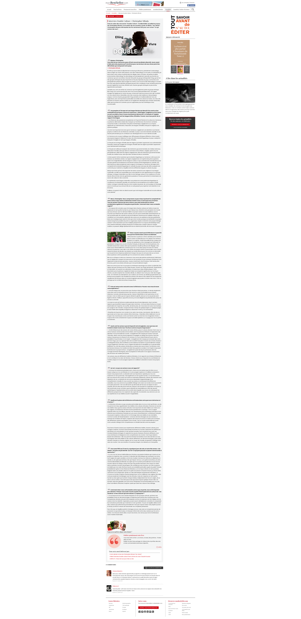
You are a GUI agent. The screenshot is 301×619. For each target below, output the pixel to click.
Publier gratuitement (145, 9)
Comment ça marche (171, 604)
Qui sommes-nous (173, 608)
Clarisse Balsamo (117, 571)
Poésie (124, 607)
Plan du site (185, 612)
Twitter (142, 612)
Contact (170, 610)
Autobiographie (126, 603)
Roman (111, 603)
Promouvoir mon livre (130, 9)
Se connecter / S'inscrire (188, 2)
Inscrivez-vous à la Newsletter (180, 124)
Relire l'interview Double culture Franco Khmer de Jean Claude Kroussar (130, 556)
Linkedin (147, 612)
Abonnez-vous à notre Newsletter (148, 607)
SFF (109, 607)
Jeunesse (111, 609)
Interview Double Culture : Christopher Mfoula (129, 13)
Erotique (124, 609)
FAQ (169, 606)
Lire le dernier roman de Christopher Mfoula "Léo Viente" (126, 554)
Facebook (139, 612)
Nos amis (184, 605)
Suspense (111, 605)
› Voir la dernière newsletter (180, 127)
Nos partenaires (186, 614)
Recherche (193, 9)
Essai (110, 611)
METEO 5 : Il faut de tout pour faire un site (122, 559)
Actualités (168, 9)
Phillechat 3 (115, 586)
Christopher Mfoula (114, 68)
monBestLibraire (158, 9)
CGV (169, 614)
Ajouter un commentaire (154, 568)
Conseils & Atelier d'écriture (181, 9)
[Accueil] (117, 3)
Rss (153, 612)
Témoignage (125, 605)
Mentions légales (186, 603)
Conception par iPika (186, 610)
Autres (124, 611)
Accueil (109, 9)
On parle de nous (186, 607)
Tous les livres (117, 9)
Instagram (150, 612)
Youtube (145, 612)
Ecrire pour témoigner (172, 82)
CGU (169, 612)
